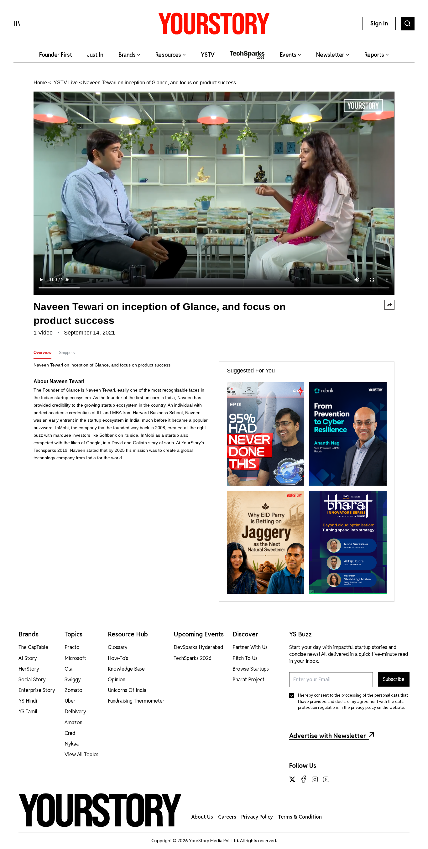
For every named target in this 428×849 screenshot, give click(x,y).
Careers (227, 817)
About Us (202, 817)
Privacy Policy (257, 817)
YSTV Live (65, 82)
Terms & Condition (300, 817)
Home (40, 82)
